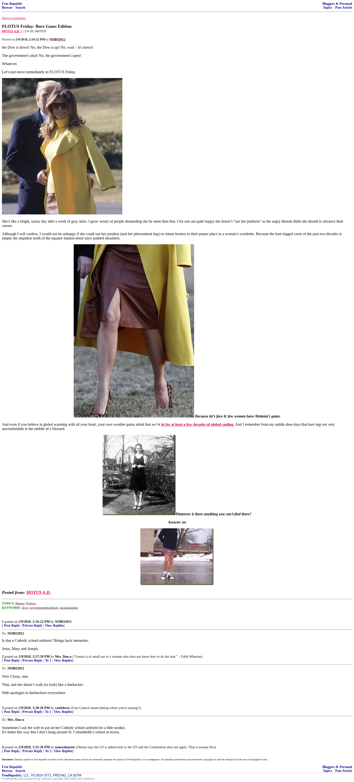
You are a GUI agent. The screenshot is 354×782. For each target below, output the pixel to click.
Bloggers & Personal (337, 4)
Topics (327, 7)
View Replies (54, 625)
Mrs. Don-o (63, 656)
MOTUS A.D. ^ (12, 31)
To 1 (48, 660)
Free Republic (12, 4)
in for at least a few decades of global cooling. (197, 424)
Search (20, 7)
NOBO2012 (63, 621)
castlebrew (62, 708)
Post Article (343, 7)
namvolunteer (65, 747)
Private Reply (32, 625)
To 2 (48, 751)
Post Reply (12, 625)
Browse (7, 7)
